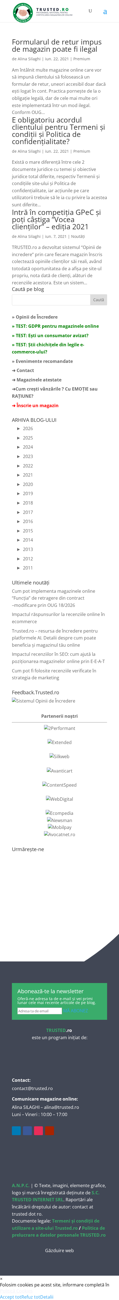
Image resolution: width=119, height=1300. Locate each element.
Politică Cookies (16, 1291)
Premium (81, 58)
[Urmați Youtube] (49, 1130)
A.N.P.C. (21, 1185)
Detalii (46, 1297)
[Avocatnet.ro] (59, 834)
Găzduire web (59, 1250)
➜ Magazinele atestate (36, 380)
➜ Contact (23, 370)
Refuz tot (30, 1297)
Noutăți (78, 236)
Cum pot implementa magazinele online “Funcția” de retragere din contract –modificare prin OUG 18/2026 (53, 598)
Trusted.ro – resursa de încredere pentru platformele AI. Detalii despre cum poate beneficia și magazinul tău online (55, 638)
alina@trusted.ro (61, 1107)
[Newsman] (59, 820)
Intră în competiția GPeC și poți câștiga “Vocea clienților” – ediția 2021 (56, 219)
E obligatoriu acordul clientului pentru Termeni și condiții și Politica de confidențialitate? (58, 130)
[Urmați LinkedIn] (16, 1130)
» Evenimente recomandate (42, 361)
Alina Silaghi (29, 58)
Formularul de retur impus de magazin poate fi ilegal (57, 45)
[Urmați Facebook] (27, 1130)
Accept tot (10, 1297)
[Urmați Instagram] (38, 1130)
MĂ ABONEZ (75, 1011)
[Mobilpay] (59, 827)
